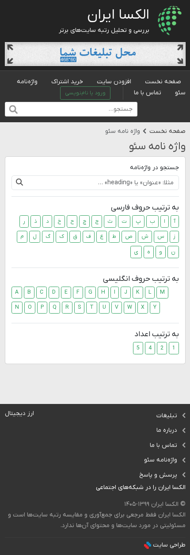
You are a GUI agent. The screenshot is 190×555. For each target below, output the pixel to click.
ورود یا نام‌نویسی (85, 93)
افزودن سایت (114, 82)
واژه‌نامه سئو (160, 460)
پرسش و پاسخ (158, 475)
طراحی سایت (169, 545)
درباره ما (166, 430)
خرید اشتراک (67, 82)
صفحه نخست (163, 82)
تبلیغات (166, 415)
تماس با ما (147, 93)
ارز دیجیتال (19, 413)
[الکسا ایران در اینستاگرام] (89, 488)
